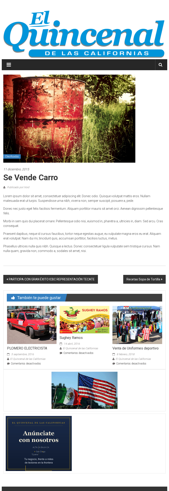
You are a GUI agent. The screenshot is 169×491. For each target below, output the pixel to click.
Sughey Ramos (71, 338)
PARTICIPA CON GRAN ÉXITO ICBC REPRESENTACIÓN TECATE (52, 279)
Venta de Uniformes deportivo (135, 348)
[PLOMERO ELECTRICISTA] (32, 324)
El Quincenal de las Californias (27, 358)
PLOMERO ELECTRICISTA (27, 348)
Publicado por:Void (17, 187)
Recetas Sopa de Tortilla (143, 279)
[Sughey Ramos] (84, 319)
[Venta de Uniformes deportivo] (137, 324)
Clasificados (12, 156)
